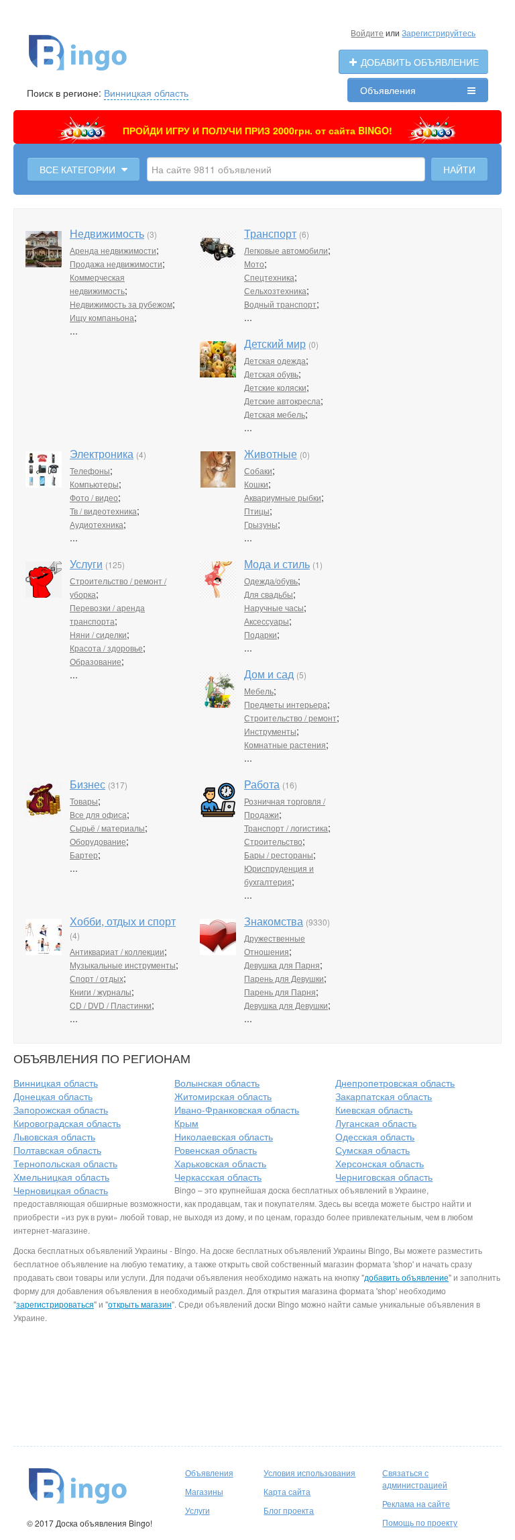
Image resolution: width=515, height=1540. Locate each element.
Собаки (258, 470)
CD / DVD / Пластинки (111, 1005)
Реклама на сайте (416, 1503)
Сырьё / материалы (107, 827)
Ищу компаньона (102, 317)
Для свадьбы (268, 594)
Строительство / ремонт (290, 717)
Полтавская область (57, 1150)
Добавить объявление (418, 62)
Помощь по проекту (419, 1522)
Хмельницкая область (61, 1176)
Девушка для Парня (282, 964)
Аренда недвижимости (113, 250)
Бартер (84, 854)
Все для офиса (98, 814)
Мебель (259, 690)
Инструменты (270, 731)
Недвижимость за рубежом (121, 304)
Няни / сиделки (98, 634)
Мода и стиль (277, 564)
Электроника (101, 453)
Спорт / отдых (96, 978)
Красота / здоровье (106, 647)
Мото (254, 263)
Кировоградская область (67, 1123)
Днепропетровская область (395, 1082)
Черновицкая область (60, 1190)
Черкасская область (218, 1176)
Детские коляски (275, 387)
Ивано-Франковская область (236, 1109)
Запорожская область (60, 1109)
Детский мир (275, 343)
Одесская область (374, 1136)
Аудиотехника (96, 524)
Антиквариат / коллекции (117, 951)
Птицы (257, 510)
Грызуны (261, 524)
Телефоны (90, 470)
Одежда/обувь (271, 580)
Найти (459, 169)
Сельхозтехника (275, 290)
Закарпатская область (383, 1096)
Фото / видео (94, 497)
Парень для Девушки (284, 978)
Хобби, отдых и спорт (123, 921)
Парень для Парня (280, 991)
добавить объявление (406, 1277)
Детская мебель (274, 414)
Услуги (86, 564)
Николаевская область (223, 1136)
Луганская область (375, 1123)
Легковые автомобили (286, 250)
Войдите (367, 32)
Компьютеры (94, 484)
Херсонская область (379, 1163)
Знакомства (273, 921)
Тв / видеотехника (103, 510)
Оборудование (98, 841)
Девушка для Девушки (286, 1005)
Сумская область (372, 1150)
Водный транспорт (280, 304)
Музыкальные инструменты (123, 964)
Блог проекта (289, 1510)
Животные (270, 453)
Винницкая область (146, 92)
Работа (262, 784)
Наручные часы (274, 607)
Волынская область (217, 1082)
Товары (84, 801)
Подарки (260, 634)
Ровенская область (215, 1150)
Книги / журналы (100, 991)
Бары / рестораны (278, 854)
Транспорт (270, 233)
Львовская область (54, 1136)
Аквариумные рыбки (282, 497)
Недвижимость (107, 233)
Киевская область (373, 1109)
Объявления (388, 90)
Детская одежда (275, 360)
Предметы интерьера (285, 704)
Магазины (204, 1491)
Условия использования (309, 1472)
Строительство (273, 841)
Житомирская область (223, 1096)
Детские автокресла (282, 400)
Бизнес (87, 784)
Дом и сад (269, 674)
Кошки (256, 484)
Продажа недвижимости (116, 263)
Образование (95, 661)
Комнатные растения (285, 744)
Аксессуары (266, 621)
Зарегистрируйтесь (438, 32)
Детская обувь (271, 373)
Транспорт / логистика (286, 827)
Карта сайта (287, 1491)
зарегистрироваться (55, 1304)
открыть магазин (140, 1304)
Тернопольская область (65, 1163)
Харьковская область (220, 1163)
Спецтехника (269, 277)
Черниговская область (384, 1176)
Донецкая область (53, 1096)
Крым (186, 1123)
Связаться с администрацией (414, 1478)
